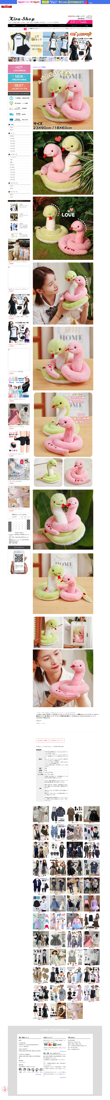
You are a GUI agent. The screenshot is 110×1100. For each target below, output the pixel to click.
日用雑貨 (43, 67)
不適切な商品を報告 (59, 746)
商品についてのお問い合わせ (44, 746)
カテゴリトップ (36, 67)
